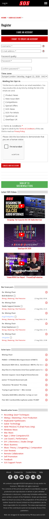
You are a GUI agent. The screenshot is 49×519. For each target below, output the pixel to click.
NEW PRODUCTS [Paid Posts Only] (19, 426)
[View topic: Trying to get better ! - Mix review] (46, 390)
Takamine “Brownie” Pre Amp (14, 385)
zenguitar (5, 337)
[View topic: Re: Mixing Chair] (46, 292)
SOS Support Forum (13, 462)
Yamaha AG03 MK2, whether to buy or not (19, 395)
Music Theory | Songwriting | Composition (23, 447)
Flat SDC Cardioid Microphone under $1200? (20, 400)
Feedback (8, 459)
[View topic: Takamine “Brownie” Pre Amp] (46, 385)
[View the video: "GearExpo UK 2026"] (24, 235)
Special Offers (12, 105)
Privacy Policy (19, 131)
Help (41, 472)
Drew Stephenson (9, 327)
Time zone (6, 73)
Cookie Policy (31, 472)
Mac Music (8, 432)
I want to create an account (24, 39)
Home (3, 18)
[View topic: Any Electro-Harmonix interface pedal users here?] (46, 370)
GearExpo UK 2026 (24, 248)
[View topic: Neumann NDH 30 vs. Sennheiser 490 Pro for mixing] (46, 365)
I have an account (24, 32)
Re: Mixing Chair (9, 292)
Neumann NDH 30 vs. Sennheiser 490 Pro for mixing (24, 365)
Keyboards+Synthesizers (15, 420)
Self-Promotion (10, 456)
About (8, 472)
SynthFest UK (11, 116)
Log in (4, 3)
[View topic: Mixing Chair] (46, 355)
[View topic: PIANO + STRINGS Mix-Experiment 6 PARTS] (46, 360)
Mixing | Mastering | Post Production (13, 298)
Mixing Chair (7, 355)
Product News (12, 95)
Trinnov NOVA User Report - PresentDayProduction (24, 277)
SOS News (10, 109)
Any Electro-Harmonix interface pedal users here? (23, 370)
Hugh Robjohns (8, 316)
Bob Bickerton (7, 296)
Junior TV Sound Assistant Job (14, 380)
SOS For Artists (12, 112)
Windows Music (11, 429)
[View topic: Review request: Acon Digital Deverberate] (46, 375)
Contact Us (18, 472)
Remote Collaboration (13, 453)
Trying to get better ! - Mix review (16, 390)
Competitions (11, 102)
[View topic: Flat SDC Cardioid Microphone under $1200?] (46, 400)
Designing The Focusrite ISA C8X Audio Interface (24, 219)
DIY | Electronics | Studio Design (18, 441)
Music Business (11, 444)
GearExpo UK (11, 119)
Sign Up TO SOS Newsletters (24, 184)
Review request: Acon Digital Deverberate (20, 375)
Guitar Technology (12, 423)
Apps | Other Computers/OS (16, 435)
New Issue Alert (12, 98)
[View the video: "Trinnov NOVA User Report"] (24, 264)
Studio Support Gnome (11, 306)
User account (15, 18)
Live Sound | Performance (15, 438)
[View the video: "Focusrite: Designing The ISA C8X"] (24, 206)
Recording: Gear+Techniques (16, 414)
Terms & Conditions (13, 126)
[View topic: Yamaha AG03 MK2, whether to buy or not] (46, 395)
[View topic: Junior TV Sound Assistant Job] (46, 380)
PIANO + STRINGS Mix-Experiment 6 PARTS (19, 360)
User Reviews (10, 450)
